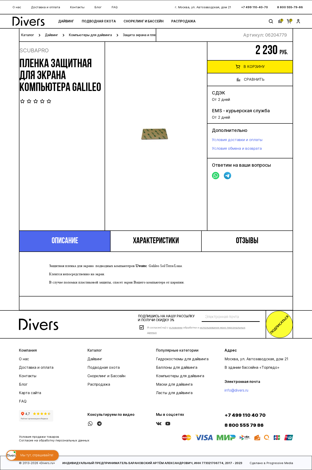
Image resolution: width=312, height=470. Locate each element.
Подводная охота (99, 21)
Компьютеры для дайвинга (90, 35)
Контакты (77, 7)
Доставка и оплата (45, 7)
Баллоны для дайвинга (176, 367)
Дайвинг (66, 21)
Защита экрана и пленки (142, 35)
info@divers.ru (236, 390)
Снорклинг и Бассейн (144, 21)
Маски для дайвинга (174, 384)
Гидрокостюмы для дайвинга (182, 359)
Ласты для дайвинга (174, 392)
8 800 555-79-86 (290, 7)
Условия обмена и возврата (237, 148)
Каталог (27, 35)
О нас (17, 7)
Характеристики (156, 241)
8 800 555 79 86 (244, 425)
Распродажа (183, 21)
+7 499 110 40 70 (245, 415)
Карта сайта (30, 392)
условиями (175, 327)
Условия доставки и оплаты (237, 139)
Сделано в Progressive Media (271, 463)
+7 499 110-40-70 (254, 7)
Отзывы (247, 241)
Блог (98, 7)
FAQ (115, 7)
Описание (65, 241)
